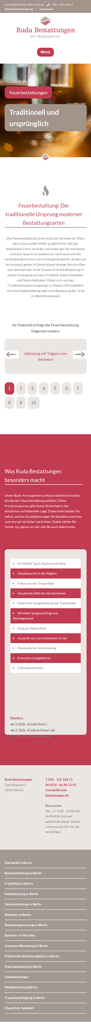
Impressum (46, 9)
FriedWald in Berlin (19, 883)
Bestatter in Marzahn (20, 935)
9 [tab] (21, 402)
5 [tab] (55, 388)
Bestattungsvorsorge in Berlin (26, 925)
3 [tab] (32, 388)
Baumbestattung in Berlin (23, 873)
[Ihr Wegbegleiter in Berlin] (45, 28)
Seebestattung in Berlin (21, 894)
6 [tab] (66, 388)
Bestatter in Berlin (18, 915)
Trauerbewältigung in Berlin (25, 998)
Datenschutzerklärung (19, 9)
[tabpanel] (46, 356)
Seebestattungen (17, 977)
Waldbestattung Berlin (21, 987)
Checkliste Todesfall (19, 1008)
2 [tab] (21, 388)
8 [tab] (9, 402)
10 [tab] (33, 402)
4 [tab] (43, 388)
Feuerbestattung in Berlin (23, 904)
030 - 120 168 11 (62, 4)
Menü (45, 52)
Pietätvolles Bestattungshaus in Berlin (32, 956)
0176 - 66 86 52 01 (62, 785)
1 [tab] (9, 388)
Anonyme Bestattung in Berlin (26, 946)
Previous (12, 354)
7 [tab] (78, 388)
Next (80, 354)
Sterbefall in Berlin (18, 863)
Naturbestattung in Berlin (23, 966)
